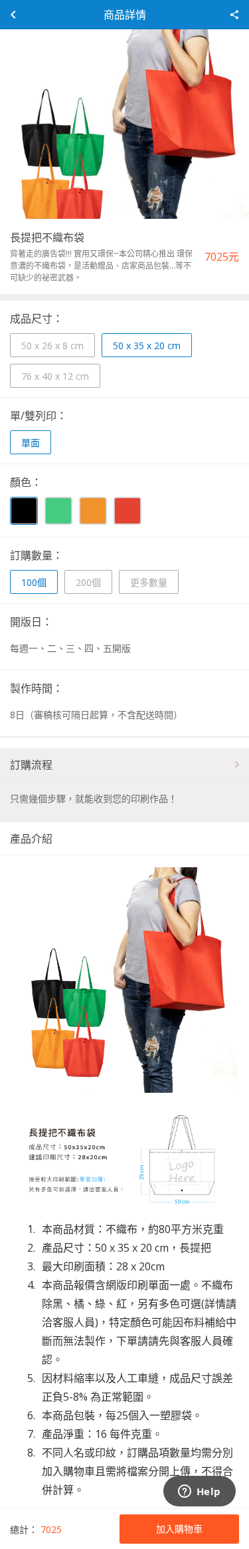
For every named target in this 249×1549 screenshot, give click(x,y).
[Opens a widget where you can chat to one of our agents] (199, 1492)
